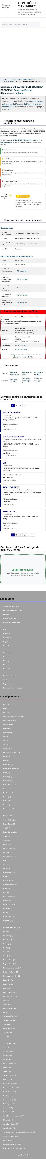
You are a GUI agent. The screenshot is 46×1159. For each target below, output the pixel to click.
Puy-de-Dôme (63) (9, 964)
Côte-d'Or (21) (8, 781)
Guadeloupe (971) (9, 1100)
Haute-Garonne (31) (10, 832)
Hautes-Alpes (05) (9, 720)
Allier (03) (6, 712)
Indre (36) (6, 852)
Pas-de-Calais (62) (9, 960)
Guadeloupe (7, 638)
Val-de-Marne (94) (9, 1092)
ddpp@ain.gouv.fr (21, 349)
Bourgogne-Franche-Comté (12, 610)
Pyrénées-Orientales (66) (11, 976)
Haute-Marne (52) (9, 916)
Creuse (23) (7, 789)
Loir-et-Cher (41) (9, 872)
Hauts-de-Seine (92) (10, 1084)
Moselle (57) (7, 940)
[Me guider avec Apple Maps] (39, 380)
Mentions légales (23, 1155)
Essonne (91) (7, 1080)
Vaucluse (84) (8, 1051)
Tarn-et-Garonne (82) (10, 1043)
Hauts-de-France (9, 646)
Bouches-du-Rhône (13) (11, 752)
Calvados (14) (8, 756)
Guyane (6, 642)
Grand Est (6, 634)
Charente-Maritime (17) (11, 768)
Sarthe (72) (7, 1000)
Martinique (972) (9, 1104)
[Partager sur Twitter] (27, 373)
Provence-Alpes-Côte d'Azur (12, 688)
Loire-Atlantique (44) (10, 884)
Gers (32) (6, 836)
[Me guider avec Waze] (14, 380)
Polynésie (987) (8, 1140)
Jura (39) (6, 864)
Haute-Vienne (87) (9, 1063)
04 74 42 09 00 (20, 345)
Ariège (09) (7, 736)
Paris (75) (6, 1012)
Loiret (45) (6, 888)
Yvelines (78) (7, 1024)
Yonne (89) (7, 1071)
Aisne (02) (6, 708)
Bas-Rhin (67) (8, 980)
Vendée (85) (7, 1055)
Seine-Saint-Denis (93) (11, 1088)
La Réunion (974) (9, 1112)
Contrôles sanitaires (27, 5)
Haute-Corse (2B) (9, 824)
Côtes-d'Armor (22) (9, 785)
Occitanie (6, 680)
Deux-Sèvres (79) (9, 1028)
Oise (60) (6, 952)
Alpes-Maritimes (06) (10, 724)
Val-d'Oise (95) (8, 1096)
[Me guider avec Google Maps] (27, 380)
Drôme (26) (7, 801)
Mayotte (6, 665)
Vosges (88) (7, 1067)
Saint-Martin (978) (9, 1128)
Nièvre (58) (7, 944)
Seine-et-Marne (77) (10, 1020)
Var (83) (6, 1047)
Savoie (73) (7, 1004)
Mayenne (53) (8, 921)
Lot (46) (6, 892)
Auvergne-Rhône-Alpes (11, 606)
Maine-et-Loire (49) (9, 904)
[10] (33, 405)
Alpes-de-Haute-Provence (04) (13, 716)
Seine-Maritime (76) (10, 1016)
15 (25, 405)
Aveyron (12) (7, 748)
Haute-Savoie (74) (9, 1008)
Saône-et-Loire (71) (10, 996)
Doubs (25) (7, 797)
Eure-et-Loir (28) (9, 809)
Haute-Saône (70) (9, 992)
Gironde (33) (7, 840)
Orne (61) (6, 956)
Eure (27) (6, 805)
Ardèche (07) (7, 728)
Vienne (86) (7, 1059)
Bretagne (6, 614)
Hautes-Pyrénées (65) (10, 972)
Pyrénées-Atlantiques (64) (12, 968)
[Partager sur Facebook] (39, 373)
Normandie (7, 669)
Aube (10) (6, 740)
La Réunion (7, 657)
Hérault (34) (7, 844)
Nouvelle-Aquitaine (9, 676)
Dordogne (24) (8, 793)
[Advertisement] (23, 52)
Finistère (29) (7, 816)
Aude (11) (6, 744)
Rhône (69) (7, 988)
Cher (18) (6, 773)
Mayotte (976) (8, 1120)
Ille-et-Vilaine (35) (9, 848)
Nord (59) (6, 948)
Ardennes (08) (8, 732)
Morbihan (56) (8, 936)
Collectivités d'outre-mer (11, 622)
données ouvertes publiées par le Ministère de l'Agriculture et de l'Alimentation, (22, 104)
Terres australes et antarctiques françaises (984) (19, 1132)
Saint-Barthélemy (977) (11, 1124)
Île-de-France (8, 653)
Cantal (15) (7, 760)
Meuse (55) (7, 932)
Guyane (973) (8, 1108)
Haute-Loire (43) (9, 880)
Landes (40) (7, 868)
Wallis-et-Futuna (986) (10, 1136)
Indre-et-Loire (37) (9, 856)
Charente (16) (8, 764)
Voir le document (22, 271)
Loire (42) (6, 876)
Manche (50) (7, 908)
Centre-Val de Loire (9, 618)
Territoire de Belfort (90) (11, 1076)
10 (20, 405)
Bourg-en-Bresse (23, 90)
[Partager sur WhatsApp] (14, 373)
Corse (5, 629)
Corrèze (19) (7, 777)
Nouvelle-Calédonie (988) (12, 1144)
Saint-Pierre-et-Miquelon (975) (13, 1116)
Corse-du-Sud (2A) (9, 820)
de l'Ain (19, 93)
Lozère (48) (7, 900)
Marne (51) (7, 912)
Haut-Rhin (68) (8, 984)
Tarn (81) (6, 1036)
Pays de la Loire (8, 684)
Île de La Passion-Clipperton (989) (15, 1148)
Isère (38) (6, 860)
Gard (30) (6, 828)
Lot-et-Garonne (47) (10, 896)
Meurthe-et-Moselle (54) (11, 928)
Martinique (6, 661)
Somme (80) (7, 1032)
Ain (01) (6, 704)
